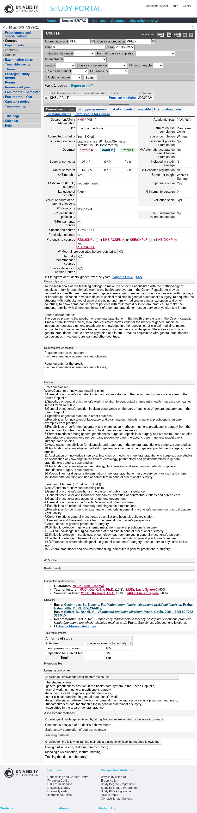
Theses (10, 69)
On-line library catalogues (76, 626)
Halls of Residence (59, 784)
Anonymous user (157, 6)
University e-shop (58, 791)
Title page (12, 116)
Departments (14, 45)
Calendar (11, 121)
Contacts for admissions (116, 798)
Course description (60, 109)
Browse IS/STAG (74, 21)
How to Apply (109, 795)
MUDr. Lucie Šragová (88, 586)
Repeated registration (160, 170)
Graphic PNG (122, 277)
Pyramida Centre (58, 780)
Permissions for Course (92, 114)
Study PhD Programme (116, 791)
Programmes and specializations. (18, 34)
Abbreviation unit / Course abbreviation (80, 93)
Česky (187, 6)
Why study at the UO (114, 777)
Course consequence (92, 65)
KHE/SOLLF (86, 247)
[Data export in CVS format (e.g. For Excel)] (177, 34)
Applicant (99, 21)
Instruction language (59, 53)
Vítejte (51, 21)
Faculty (50, 65)
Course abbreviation (111, 41)
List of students (121, 109)
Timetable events (17, 64)
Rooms (10, 82)
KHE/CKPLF (139, 240)
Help (8, 125)
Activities (53, 560)
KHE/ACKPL (112, 240)
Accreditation (54, 59)
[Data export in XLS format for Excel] (169, 34)
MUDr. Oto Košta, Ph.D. (97, 589)
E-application (109, 780)
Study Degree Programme (118, 784)
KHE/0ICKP (164, 240)
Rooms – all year (17, 87)
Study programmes (92, 109)
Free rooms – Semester (22, 92)
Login (174, 6)
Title (48, 47)
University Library (58, 787)
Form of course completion (115, 53)
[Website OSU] (24, 8)
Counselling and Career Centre (67, 777)
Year (111, 47)
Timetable (143, 109)
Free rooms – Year (18, 97)
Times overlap (15, 106)
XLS (139, 277)
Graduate (117, 21)
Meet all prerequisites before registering (89, 251)
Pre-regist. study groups (17, 75)
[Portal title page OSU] (80, 8)
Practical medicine (122, 98)
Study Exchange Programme (119, 787)
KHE (80, 120)
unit (56, 41)
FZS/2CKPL (85, 240)
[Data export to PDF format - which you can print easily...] (161, 34)
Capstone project (17, 101)
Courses (11, 40)
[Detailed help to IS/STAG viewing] (190, 34)
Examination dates (19, 59)
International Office (59, 795)
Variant (147, 93)
